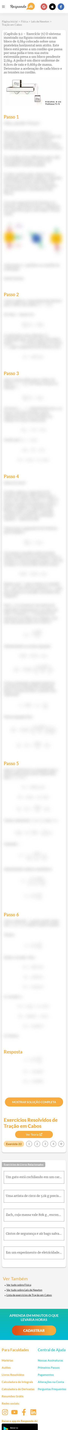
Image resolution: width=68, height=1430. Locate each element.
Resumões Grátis (13, 1396)
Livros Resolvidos (13, 1374)
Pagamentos (46, 1374)
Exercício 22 (14, 1144)
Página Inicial (10, 21)
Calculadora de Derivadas (18, 1389)
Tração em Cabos (12, 24)
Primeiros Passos (49, 1367)
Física (24, 21)
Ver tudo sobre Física (18, 1284)
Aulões (6, 1367)
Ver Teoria (32, 1134)
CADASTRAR (34, 1330)
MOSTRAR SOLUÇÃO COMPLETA (34, 1102)
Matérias (7, 1360)
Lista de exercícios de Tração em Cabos (29, 1295)
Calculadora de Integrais (17, 1382)
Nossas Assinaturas (50, 1360)
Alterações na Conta (51, 1382)
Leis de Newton (40, 21)
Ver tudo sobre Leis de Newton (24, 1289)
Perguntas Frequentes (52, 1389)
